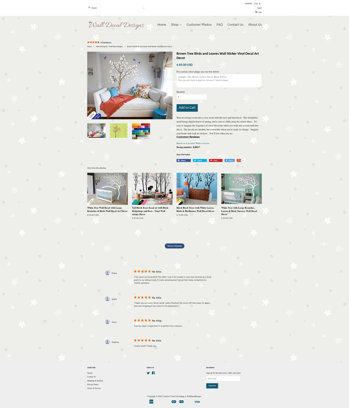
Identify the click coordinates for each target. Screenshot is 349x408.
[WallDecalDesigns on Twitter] (148, 373)
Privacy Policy (93, 384)
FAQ (220, 25)
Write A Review (174, 246)
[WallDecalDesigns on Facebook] (153, 373)
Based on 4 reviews (186, 143)
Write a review (203, 143)
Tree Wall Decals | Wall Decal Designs (109, 46)
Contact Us (235, 25)
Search (89, 373)
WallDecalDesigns (194, 396)
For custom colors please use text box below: (198, 71)
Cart (260, 12)
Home (161, 25)
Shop (175, 25)
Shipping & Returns (95, 380)
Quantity (181, 91)
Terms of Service (94, 388)
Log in (259, 8)
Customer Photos (199, 25)
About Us (255, 25)
